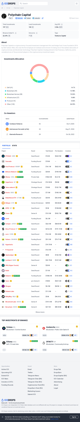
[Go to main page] (8, 3)
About (56, 385)
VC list (8, 8)
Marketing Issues (34, 391)
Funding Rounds (7, 385)
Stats (14, 145)
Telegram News (33, 376)
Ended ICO (5, 376)
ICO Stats (4, 379)
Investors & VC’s (7, 382)
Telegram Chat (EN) (35, 379)
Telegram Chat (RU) (35, 382)
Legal (56, 388)
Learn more (54, 419)
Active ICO (5, 369)
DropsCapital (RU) (60, 376)
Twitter (30, 372)
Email (30, 369)
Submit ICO (32, 394)
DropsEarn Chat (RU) (35, 388)
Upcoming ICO (6, 372)
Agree (74, 417)
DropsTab (57, 369)
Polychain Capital (19, 8)
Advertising (58, 382)
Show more (40, 312)
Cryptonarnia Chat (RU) (36, 385)
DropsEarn (57, 372)
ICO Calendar (59, 379)
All (2, 8)
